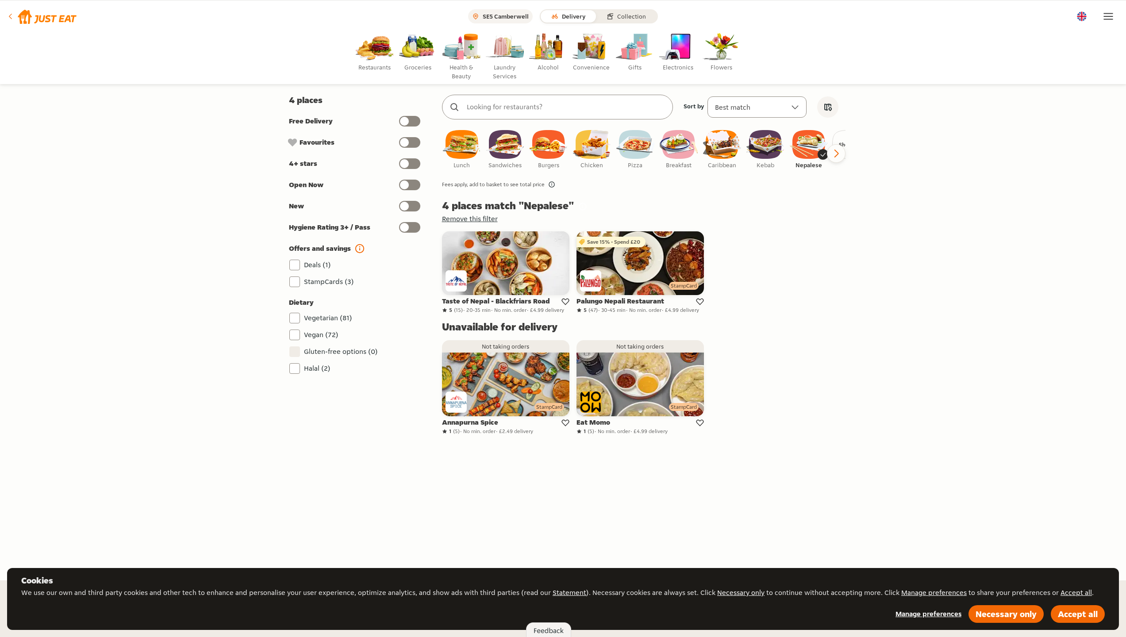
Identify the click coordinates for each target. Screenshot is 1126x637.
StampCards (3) (329, 281)
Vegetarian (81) (328, 317)
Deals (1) (317, 264)
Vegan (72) (321, 334)
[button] (42, 16)
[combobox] (566, 107)
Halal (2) (317, 368)
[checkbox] (462, 149)
